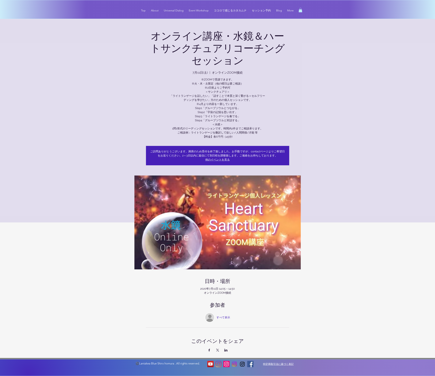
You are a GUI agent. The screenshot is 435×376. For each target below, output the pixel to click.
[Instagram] (218, 364)
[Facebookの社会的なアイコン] (250, 364)
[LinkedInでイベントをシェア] (226, 350)
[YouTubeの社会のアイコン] (210, 364)
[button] (300, 10)
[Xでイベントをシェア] (217, 350)
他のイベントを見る (217, 159)
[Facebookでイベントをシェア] (209, 350)
